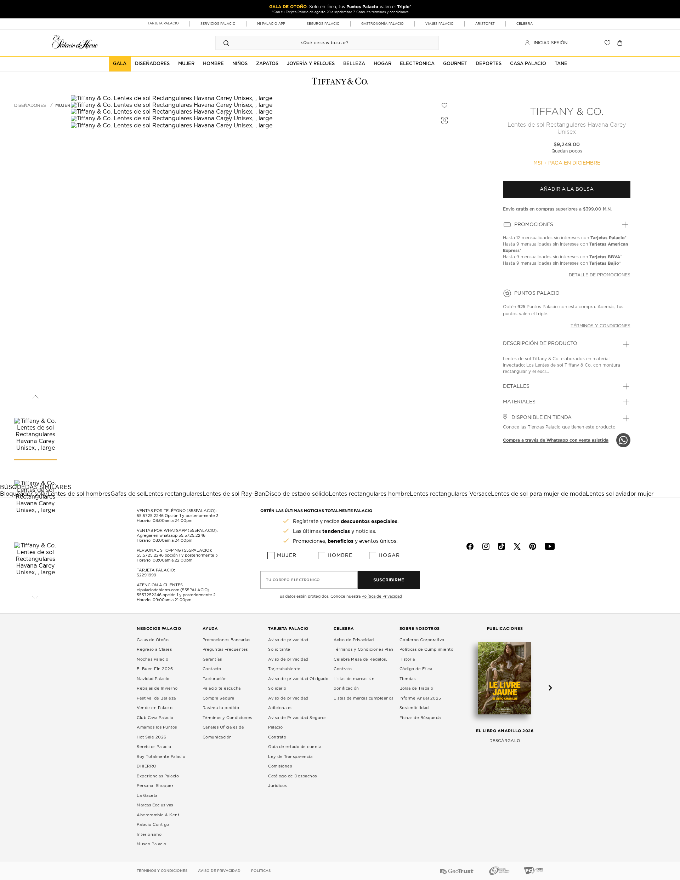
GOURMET (455, 64)
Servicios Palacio (154, 747)
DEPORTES (489, 64)
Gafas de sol (127, 494)
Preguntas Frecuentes (225, 649)
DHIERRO (147, 766)
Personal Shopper (155, 786)
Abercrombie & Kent (158, 815)
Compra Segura (218, 698)
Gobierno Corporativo (422, 640)
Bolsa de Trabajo (417, 688)
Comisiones (280, 766)
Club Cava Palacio (155, 718)
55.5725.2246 (150, 516)
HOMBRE (213, 64)
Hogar (389, 555)
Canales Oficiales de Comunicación (223, 732)
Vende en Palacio (154, 708)
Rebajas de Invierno (157, 688)
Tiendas (408, 679)
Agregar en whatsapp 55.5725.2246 (171, 535)
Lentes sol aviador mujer (619, 494)
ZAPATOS (267, 64)
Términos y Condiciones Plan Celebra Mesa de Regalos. (363, 654)
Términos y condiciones (600, 326)
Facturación (215, 679)
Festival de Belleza (156, 698)
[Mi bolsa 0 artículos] (620, 43)
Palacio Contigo (153, 825)
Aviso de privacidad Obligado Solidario (298, 684)
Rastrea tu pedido (221, 708)
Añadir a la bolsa (567, 189)
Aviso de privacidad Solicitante (288, 645)
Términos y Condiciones (227, 718)
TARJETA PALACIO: (156, 570)
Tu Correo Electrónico (293, 580)
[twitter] (517, 546)
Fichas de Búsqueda (420, 718)
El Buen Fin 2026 (155, 669)
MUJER (186, 64)
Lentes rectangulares (174, 494)
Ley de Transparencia (290, 757)
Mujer (62, 105)
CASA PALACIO (528, 64)
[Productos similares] (443, 119)
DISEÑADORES (152, 64)
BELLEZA (354, 64)
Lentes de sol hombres (78, 494)
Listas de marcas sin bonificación (354, 684)
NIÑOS (240, 64)
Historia (407, 659)
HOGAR (382, 64)
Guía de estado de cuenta (294, 747)
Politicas (261, 871)
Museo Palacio (151, 844)
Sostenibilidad (414, 708)
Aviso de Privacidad (354, 640)
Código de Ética (416, 669)
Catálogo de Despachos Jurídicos (292, 781)
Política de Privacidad (382, 596)
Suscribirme (388, 579)
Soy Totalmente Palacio (161, 757)
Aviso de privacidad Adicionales (288, 703)
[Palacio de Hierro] (75, 42)
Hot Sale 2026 (151, 737)
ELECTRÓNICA (417, 64)
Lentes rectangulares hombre (369, 494)
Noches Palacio (152, 659)
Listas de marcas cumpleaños (363, 698)
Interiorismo (149, 834)
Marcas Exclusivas (155, 805)
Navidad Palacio (153, 679)
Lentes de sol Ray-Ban (234, 494)
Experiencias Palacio (158, 776)
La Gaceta (147, 796)
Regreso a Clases (154, 649)
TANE (561, 64)
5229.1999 (146, 575)
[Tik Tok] (501, 546)
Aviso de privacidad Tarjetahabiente (288, 664)
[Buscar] (226, 42)
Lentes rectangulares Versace (450, 494)
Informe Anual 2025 (420, 698)
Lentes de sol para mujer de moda (538, 494)
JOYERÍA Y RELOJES (311, 64)
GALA (119, 64)
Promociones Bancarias (226, 640)
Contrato (277, 737)
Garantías (212, 659)
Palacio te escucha (222, 688)
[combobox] (320, 42)
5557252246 (149, 595)
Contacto (212, 669)
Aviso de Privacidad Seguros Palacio (297, 723)
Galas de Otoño (153, 640)
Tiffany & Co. (567, 112)
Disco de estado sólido (297, 494)
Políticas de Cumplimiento (427, 649)
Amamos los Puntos (157, 727)
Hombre (340, 555)
